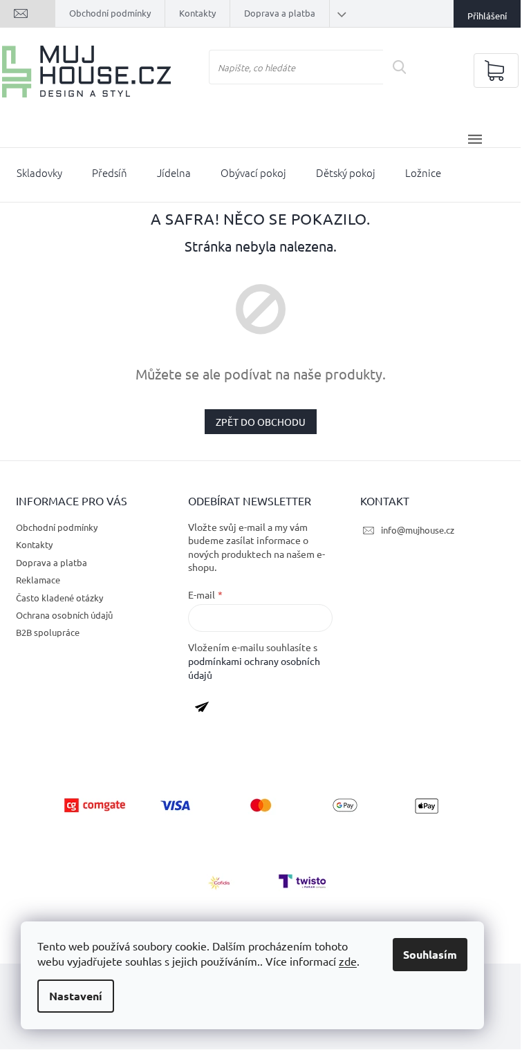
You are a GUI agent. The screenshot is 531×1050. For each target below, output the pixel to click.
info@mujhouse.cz (417, 530)
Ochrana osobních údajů (64, 615)
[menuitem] (39, 175)
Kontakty (197, 13)
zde (348, 961)
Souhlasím (430, 954)
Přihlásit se (207, 710)
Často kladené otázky (59, 597)
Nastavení (75, 995)
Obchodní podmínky (110, 13)
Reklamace (38, 579)
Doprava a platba (279, 13)
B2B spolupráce (48, 632)
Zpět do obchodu (261, 421)
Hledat (404, 67)
